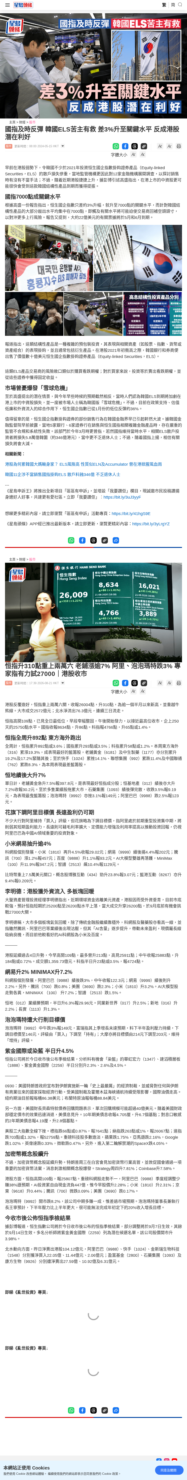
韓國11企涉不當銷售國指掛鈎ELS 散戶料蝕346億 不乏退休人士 (62, 474)
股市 (32, 122)
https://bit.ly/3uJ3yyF (122, 497)
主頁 (12, 122)
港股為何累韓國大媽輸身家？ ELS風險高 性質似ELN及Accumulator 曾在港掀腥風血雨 (83, 464)
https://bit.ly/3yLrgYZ (151, 524)
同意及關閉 (169, 1470)
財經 (22, 122)
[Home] (23, 5)
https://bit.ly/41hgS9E (131, 513)
